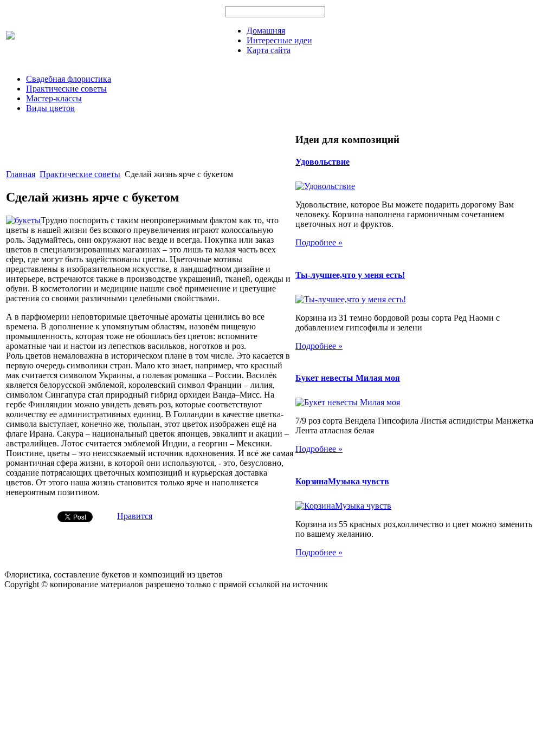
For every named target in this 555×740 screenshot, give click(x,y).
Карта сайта (269, 50)
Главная (20, 174)
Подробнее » (319, 242)
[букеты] (23, 220)
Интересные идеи (279, 40)
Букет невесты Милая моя (347, 377)
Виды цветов (50, 108)
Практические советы (66, 88)
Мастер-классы (54, 98)
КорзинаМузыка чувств (342, 481)
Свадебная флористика (68, 78)
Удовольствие (322, 161)
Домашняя (266, 30)
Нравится (134, 516)
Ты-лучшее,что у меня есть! (350, 275)
